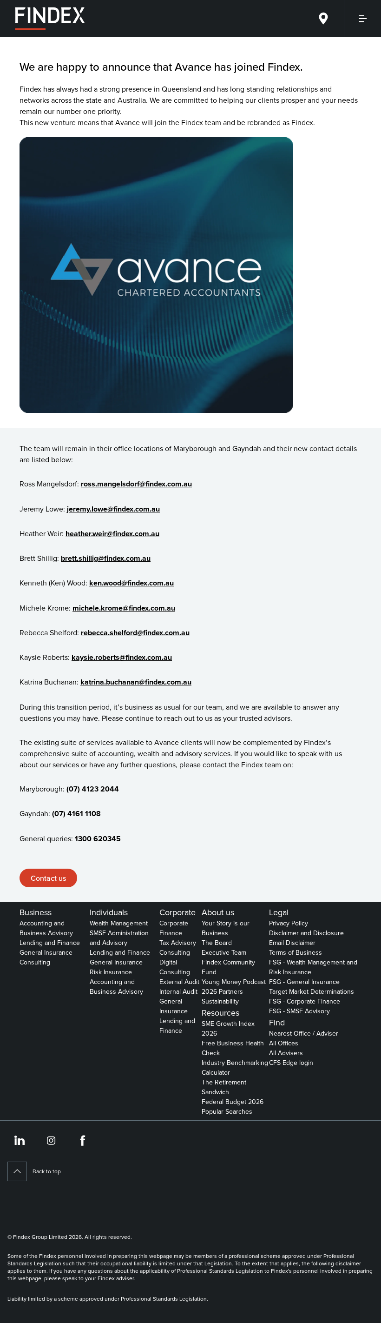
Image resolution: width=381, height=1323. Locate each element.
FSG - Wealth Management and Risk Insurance (313, 967)
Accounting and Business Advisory (46, 927)
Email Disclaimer (292, 942)
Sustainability (220, 1001)
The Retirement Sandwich (224, 1087)
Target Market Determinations (311, 991)
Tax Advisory (177, 942)
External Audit (179, 981)
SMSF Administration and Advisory (119, 937)
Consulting (35, 962)
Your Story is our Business (226, 927)
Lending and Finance (50, 942)
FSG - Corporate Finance (304, 1001)
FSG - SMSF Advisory (299, 1011)
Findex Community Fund (228, 967)
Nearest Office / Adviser (303, 1033)
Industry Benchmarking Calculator (235, 1067)
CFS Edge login (291, 1062)
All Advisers (286, 1052)
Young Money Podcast (234, 981)
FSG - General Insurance (304, 981)
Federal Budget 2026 (232, 1101)
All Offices (283, 1043)
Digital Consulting (174, 967)
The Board (217, 942)
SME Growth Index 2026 (228, 1028)
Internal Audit (178, 991)
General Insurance (46, 952)
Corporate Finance (173, 927)
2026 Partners (222, 991)
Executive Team (224, 952)
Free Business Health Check (233, 1047)
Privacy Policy (288, 923)
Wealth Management (119, 923)
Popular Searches (227, 1111)
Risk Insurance (111, 972)
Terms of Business (295, 952)
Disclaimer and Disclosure (306, 932)
